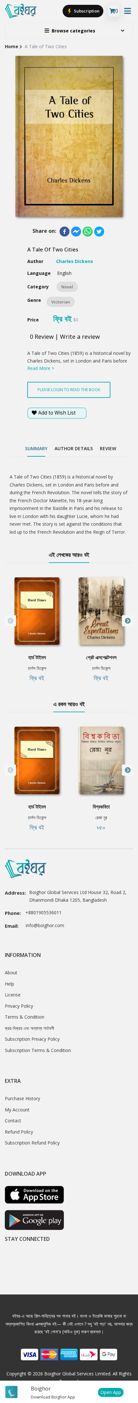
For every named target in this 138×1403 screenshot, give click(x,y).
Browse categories (73, 31)
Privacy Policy (19, 1006)
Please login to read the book (69, 389)
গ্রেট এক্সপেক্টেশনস (101, 657)
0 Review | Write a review (65, 336)
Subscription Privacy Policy (32, 1039)
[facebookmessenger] (76, 231)
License (13, 995)
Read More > (40, 368)
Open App (110, 1392)
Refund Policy (19, 1132)
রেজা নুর (101, 817)
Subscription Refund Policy (32, 1143)
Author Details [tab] (74, 448)
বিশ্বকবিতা (101, 806)
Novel (67, 287)
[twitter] (99, 231)
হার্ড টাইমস (37, 657)
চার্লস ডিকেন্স (37, 668)
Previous (10, 621)
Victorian (60, 302)
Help (9, 984)
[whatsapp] (87, 231)
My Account (17, 1110)
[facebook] (64, 231)
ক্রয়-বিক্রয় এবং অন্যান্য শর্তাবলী (29, 1028)
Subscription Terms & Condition (38, 1050)
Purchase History (22, 1098)
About (11, 972)
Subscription (86, 11)
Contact (13, 1121)
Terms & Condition (24, 1017)
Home (11, 46)
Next (127, 621)
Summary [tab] (36, 448)
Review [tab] (108, 448)
